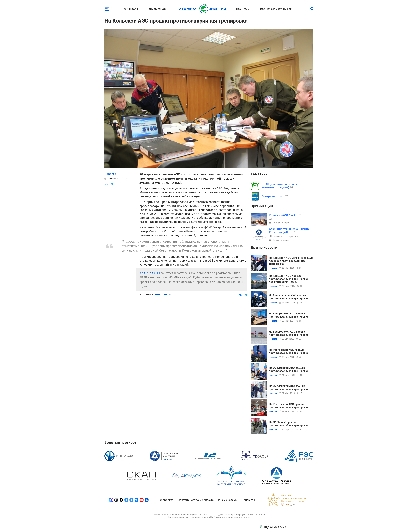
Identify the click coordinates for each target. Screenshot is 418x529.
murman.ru (162, 294)
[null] (106, 184)
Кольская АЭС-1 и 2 (282, 215)
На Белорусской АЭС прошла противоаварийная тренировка (289, 315)
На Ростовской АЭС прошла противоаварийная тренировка (289, 351)
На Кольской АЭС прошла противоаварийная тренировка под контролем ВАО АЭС (289, 279)
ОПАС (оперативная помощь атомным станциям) (280, 185)
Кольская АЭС (149, 273)
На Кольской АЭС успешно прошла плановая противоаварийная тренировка (291, 260)
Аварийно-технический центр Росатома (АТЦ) (289, 230)
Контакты (248, 500)
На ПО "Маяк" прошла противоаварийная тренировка (289, 424)
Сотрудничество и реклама (195, 500)
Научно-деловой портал (276, 8)
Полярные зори (272, 196)
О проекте (166, 500)
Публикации (130, 8)
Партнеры (243, 8)
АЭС (275, 219)
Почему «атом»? (228, 500)
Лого (203, 9)
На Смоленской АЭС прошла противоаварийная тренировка (289, 369)
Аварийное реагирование (286, 236)
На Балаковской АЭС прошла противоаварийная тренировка (289, 297)
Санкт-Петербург (281, 240)
